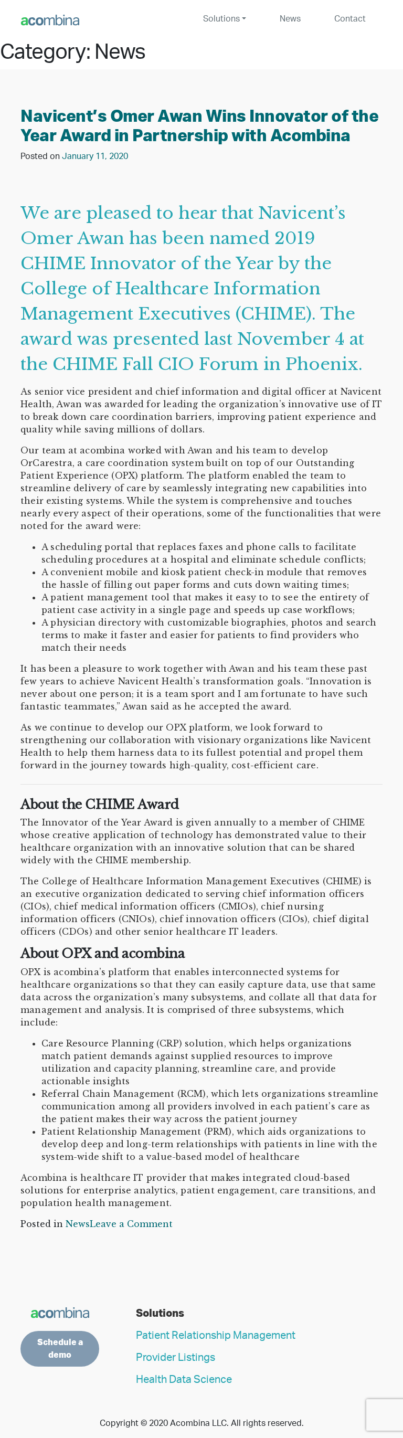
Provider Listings (175, 1357)
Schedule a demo (60, 1348)
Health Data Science (184, 1379)
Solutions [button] (221, 19)
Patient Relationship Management (215, 1335)
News (290, 19)
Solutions (160, 1313)
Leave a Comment (131, 1224)
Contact (350, 19)
